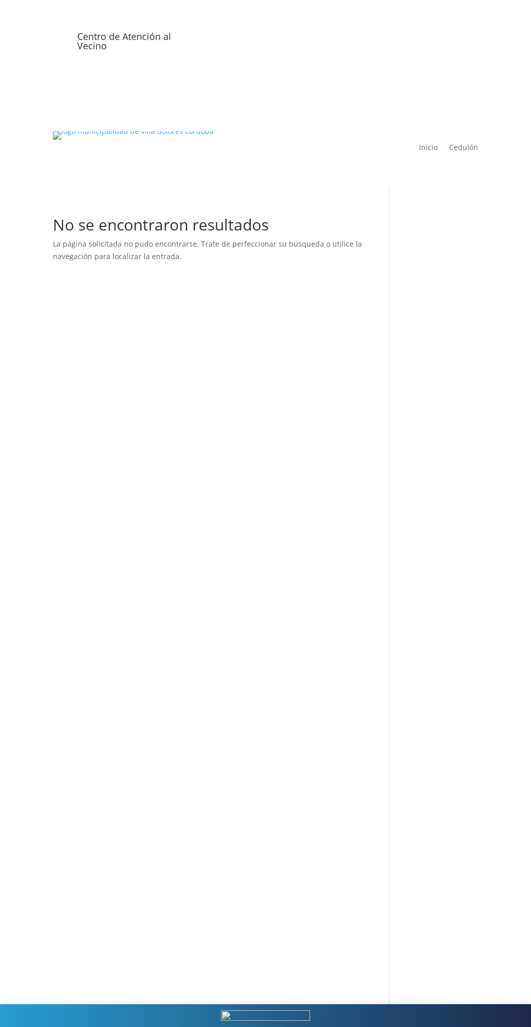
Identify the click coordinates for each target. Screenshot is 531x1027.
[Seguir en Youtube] (449, 40)
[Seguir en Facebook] (407, 40)
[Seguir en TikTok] (470, 40)
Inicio (428, 148)
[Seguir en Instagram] (428, 40)
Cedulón (463, 148)
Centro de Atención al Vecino (124, 41)
